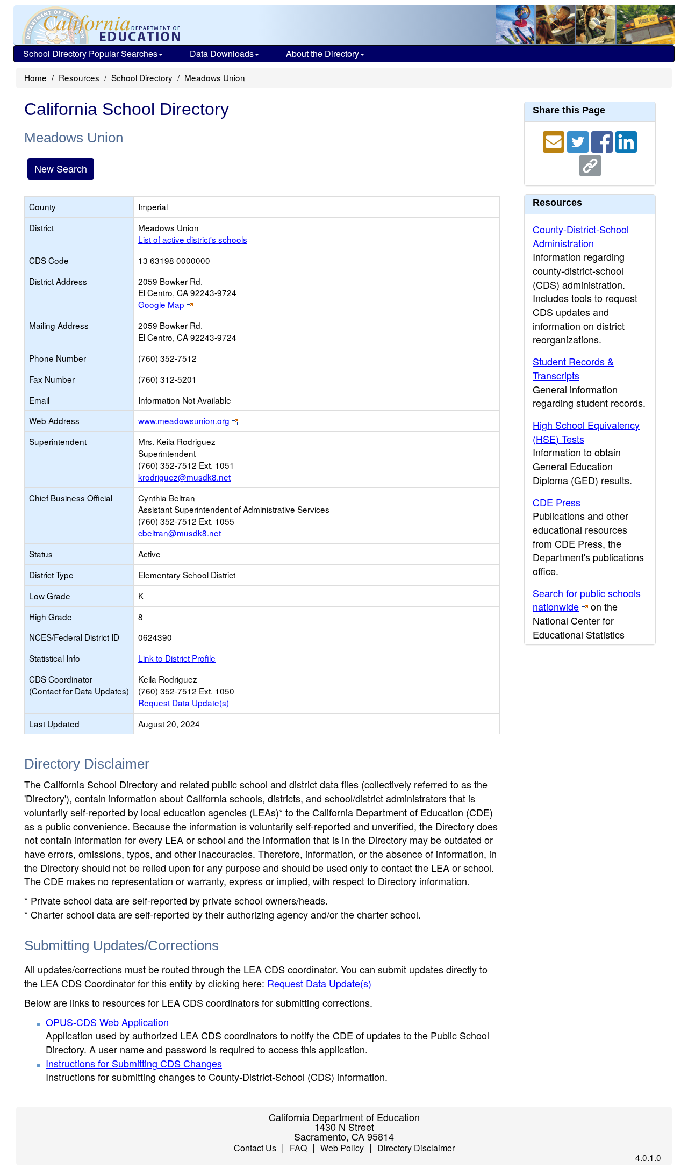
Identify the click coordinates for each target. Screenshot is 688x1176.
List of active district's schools (192, 239)
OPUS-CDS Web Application (107, 1022)
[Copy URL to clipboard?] (590, 164)
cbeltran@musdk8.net (179, 533)
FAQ (298, 1148)
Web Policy (342, 1148)
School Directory (142, 77)
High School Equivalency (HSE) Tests (586, 432)
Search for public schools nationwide (587, 600)
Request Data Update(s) (183, 702)
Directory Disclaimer (416, 1148)
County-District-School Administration (581, 236)
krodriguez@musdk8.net (184, 477)
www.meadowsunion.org (184, 420)
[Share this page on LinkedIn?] (626, 140)
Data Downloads (222, 53)
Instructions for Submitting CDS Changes (134, 1063)
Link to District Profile (177, 658)
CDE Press (556, 502)
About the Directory (322, 53)
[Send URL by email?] (555, 140)
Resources (79, 77)
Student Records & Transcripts (573, 368)
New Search (60, 168)
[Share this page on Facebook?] (603, 140)
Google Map (161, 304)
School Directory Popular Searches (90, 53)
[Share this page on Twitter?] (579, 140)
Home (35, 77)
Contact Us (255, 1148)
